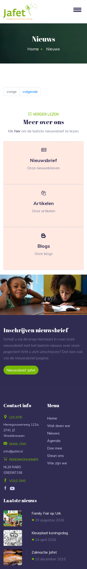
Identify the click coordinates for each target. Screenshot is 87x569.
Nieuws (53, 433)
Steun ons (55, 455)
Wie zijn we (57, 463)
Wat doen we (58, 425)
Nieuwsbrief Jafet (20, 370)
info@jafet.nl (13, 451)
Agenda (53, 440)
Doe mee (54, 448)
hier (17, 131)
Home (33, 48)
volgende (30, 91)
